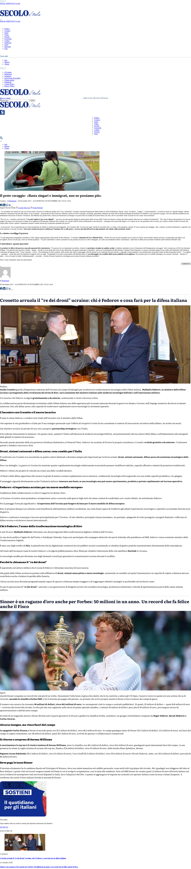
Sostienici (7, 76)
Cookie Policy (9, 84)
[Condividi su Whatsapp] (7, 206)
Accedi (17, 3)
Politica (7, 29)
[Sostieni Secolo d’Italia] (23, 816)
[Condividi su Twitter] (10, 206)
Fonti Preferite (37, 208)
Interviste (7, 47)
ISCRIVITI (4, 827)
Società (7, 37)
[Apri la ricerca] (1, 139)
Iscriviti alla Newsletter (12, 78)
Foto (6, 49)
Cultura (7, 41)
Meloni (6, 62)
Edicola (2, 3)
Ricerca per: (4, 100)
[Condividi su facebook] (1, 206)
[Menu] (1, 109)
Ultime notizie (9, 80)
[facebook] (1, 1)
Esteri (6, 33)
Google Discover (24, 208)
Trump (6, 64)
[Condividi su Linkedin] (4, 206)
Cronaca (7, 31)
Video (6, 35)
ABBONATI (10, 3)
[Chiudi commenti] (1, 266)
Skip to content (5, 98)
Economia (7, 39)
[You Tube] (3, 1)
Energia (97, 132)
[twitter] (5, 1)
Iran (5, 60)
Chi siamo (7, 72)
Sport (6, 45)
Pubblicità (7, 82)
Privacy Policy (9, 86)
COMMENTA (186, 264)
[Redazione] (5, 277)
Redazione (8, 74)
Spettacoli (7, 43)
